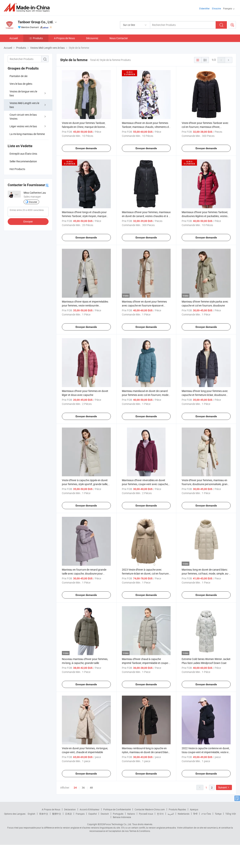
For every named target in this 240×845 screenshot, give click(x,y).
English (31, 813)
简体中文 (43, 813)
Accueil (13, 38)
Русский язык (146, 813)
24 (75, 787)
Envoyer (28, 221)
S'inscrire (216, 8)
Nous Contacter (119, 38)
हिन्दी (195, 813)
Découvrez (92, 38)
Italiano (131, 813)
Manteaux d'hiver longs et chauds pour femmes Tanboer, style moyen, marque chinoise (84, 216)
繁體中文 (56, 813)
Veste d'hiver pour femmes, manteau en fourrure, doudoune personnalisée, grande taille (206, 484)
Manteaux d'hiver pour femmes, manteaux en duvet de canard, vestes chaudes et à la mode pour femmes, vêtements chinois (146, 216)
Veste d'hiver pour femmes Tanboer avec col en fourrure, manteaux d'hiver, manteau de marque (205, 127)
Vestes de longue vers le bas (23, 93)
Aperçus (194, 809)
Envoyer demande (86, 148)
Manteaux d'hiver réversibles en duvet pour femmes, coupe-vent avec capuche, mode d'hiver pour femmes (145, 484)
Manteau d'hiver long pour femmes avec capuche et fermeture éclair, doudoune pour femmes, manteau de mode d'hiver (205, 395)
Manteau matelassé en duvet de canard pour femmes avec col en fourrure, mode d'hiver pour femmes (145, 395)
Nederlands (183, 813)
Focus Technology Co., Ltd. (118, 824)
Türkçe (218, 813)
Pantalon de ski (18, 76)
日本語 (68, 813)
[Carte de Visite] (47, 185)
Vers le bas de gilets (21, 83)
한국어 (160, 813)
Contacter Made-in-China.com (150, 809)
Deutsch (105, 813)
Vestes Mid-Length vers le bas (24, 105)
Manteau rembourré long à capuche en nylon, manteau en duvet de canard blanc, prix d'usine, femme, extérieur (146, 752)
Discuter (33, 201)
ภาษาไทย (206, 813)
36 (83, 787)
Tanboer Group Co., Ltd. (35, 22)
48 (91, 787)
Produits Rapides (177, 809)
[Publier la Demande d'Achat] (232, 25)
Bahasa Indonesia (122, 817)
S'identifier (204, 8)
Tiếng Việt (230, 813)
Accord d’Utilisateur (89, 809)
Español (92, 813)
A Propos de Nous (64, 38)
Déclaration (70, 809)
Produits (38, 38)
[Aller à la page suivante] (228, 60)
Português (118, 813)
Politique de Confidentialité (117, 809)
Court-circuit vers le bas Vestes (23, 116)
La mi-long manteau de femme (27, 134)
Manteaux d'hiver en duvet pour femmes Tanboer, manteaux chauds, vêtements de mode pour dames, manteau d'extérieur (146, 127)
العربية (171, 813)
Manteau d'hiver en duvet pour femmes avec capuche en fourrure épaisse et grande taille (144, 305)
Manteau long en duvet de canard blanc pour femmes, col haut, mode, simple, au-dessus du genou (205, 573)
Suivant (222, 787)
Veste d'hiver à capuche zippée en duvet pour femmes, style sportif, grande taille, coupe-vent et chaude (85, 484)
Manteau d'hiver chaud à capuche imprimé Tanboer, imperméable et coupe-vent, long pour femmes (145, 663)
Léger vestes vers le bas (23, 126)
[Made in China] (28, 7)
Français (80, 813)
